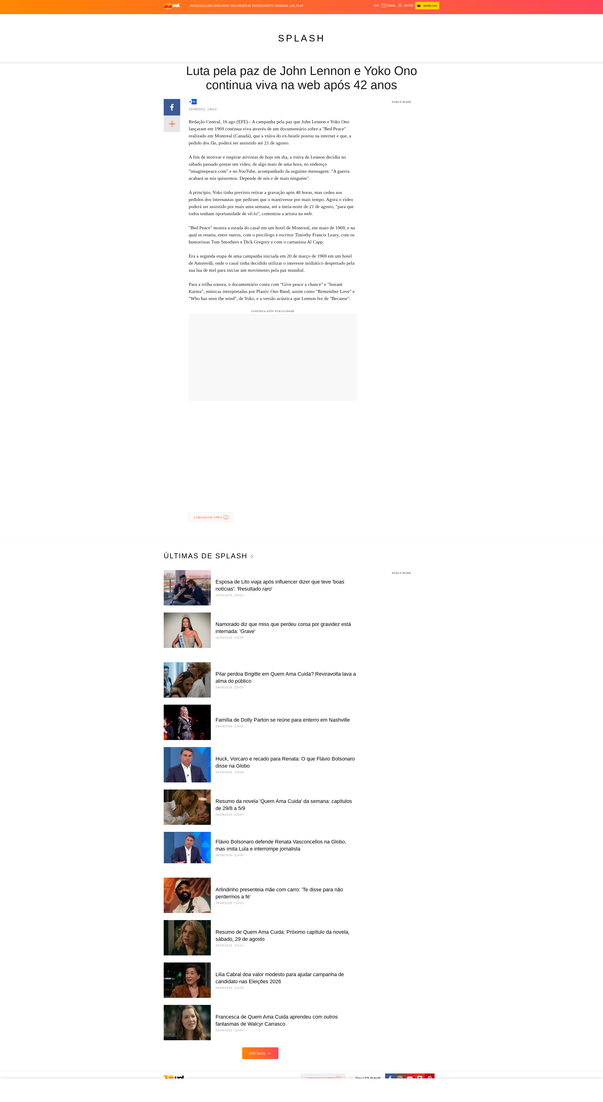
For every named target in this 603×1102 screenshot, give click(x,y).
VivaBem (337, 19)
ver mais (257, 1053)
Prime (403, 19)
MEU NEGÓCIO (241, 6)
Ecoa (356, 19)
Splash (306, 19)
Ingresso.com (201, 6)
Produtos (173, 19)
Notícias (218, 19)
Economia (264, 19)
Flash (187, 19)
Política (233, 19)
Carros (248, 19)
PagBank (281, 6)
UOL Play (296, 6)
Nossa (385, 19)
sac (377, 5)
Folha (278, 19)
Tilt (348, 19)
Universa (321, 19)
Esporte (292, 19)
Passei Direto (262, 6)
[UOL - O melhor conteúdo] (172, 6)
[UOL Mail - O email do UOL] (388, 6)
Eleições (201, 19)
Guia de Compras (433, 19)
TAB (394, 19)
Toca (412, 19)
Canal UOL (370, 19)
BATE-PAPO (221, 6)
